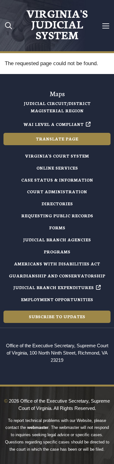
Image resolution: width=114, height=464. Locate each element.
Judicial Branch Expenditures (53, 287)
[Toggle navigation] (105, 25)
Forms (57, 228)
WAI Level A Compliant (53, 124)
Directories (57, 204)
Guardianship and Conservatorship (57, 276)
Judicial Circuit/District (57, 103)
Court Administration (57, 192)
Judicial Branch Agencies (57, 240)
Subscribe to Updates (57, 316)
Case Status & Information (57, 180)
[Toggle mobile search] (8, 25)
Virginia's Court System (57, 156)
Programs (57, 252)
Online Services (57, 168)
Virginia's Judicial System (57, 23)
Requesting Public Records (57, 216)
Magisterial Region (57, 111)
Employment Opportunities (57, 299)
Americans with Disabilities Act (57, 264)
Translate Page (57, 139)
